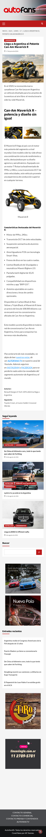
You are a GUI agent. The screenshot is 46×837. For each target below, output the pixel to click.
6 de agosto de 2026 (12, 535)
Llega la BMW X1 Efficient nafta (16, 532)
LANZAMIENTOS (10, 40)
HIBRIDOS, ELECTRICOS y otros (26, 483)
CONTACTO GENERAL (22, 812)
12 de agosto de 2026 (12, 496)
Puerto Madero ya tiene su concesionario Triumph (20, 652)
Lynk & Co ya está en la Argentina (17, 493)
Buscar (5, 543)
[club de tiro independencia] (23, 711)
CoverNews (16, 833)
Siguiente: (20, 403)
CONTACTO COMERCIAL (22, 815)
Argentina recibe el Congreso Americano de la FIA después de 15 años (22, 642)
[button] (4, 23)
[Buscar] (39, 552)
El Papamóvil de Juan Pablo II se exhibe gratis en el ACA (22, 683)
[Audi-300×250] (23, 578)
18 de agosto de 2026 (12, 457)
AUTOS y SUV (9, 445)
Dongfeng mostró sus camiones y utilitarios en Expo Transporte (22, 673)
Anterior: (22, 392)
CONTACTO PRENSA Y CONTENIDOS (22, 818)
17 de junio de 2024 (12, 51)
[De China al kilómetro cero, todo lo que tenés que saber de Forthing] (23, 434)
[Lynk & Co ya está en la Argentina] (23, 476)
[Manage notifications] (40, 832)
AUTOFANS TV (23, 822)
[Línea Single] (23, 753)
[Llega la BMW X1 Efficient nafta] (23, 515)
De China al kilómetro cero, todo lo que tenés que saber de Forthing (22, 662)
